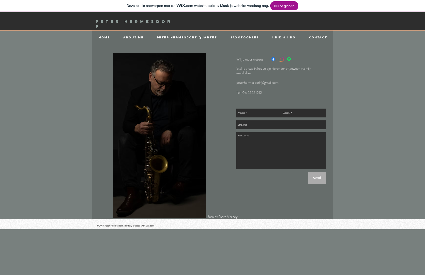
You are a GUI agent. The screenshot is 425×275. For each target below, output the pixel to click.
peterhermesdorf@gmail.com (257, 82)
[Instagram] (281, 59)
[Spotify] (289, 59)
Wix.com (150, 225)
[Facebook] (273, 59)
